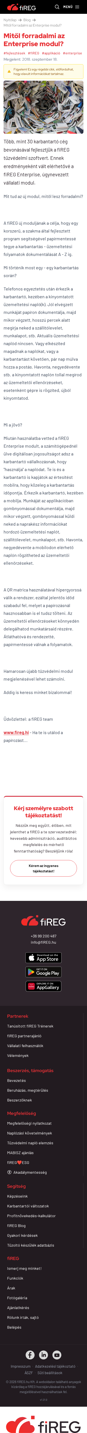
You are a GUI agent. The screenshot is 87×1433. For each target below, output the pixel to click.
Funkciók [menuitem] (15, 1278)
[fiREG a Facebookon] (30, 1355)
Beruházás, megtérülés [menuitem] (27, 1090)
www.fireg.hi (16, 732)
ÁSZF (29, 1372)
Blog (27, 20)
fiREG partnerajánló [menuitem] (24, 1035)
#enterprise (72, 53)
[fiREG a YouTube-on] (57, 1355)
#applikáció (51, 53)
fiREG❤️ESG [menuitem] (18, 1162)
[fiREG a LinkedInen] (43, 1355)
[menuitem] (27, 1172)
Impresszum (21, 1366)
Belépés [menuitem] (14, 1327)
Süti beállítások (49, 1372)
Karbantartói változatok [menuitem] (28, 1205)
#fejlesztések (14, 53)
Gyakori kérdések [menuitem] (22, 1235)
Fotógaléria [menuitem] (17, 1297)
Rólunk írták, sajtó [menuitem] (23, 1317)
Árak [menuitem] (11, 1287)
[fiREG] (21, 7)
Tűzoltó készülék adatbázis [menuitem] (30, 1245)
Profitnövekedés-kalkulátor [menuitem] (31, 1215)
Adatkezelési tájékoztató (55, 1366)
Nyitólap (10, 20)
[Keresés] (57, 7)
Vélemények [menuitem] (18, 1055)
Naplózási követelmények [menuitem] (29, 1132)
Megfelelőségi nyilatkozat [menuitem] (29, 1123)
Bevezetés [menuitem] (16, 1080)
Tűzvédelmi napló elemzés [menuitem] (30, 1142)
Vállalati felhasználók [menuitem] (25, 1045)
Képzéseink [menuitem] (17, 1196)
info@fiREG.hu (43, 942)
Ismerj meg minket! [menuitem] (24, 1268)
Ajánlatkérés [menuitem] (18, 1307)
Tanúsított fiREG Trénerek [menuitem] (30, 1025)
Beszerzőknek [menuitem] (19, 1099)
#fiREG (33, 53)
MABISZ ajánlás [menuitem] (20, 1152)
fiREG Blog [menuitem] (16, 1225)
